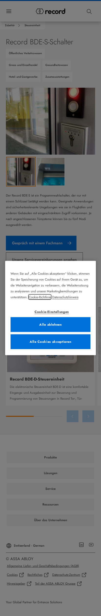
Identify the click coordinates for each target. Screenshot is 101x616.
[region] (50, 308)
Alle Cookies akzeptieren (50, 341)
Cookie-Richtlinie (40, 297)
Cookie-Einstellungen (52, 311)
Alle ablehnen (50, 324)
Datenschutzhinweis (65, 297)
